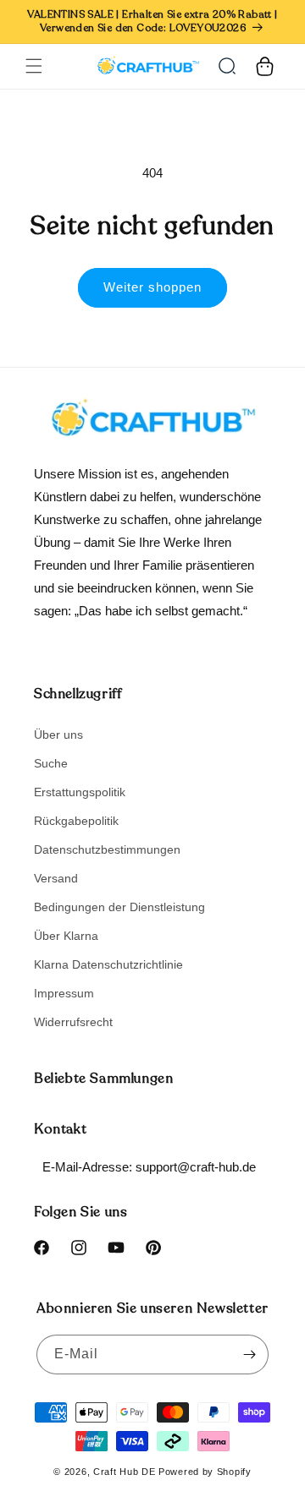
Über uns (58, 734)
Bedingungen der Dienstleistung (119, 907)
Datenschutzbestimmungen (107, 849)
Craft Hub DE (124, 1471)
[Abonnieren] (249, 1354)
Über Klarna (66, 935)
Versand (56, 878)
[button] (34, 66)
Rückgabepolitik (76, 820)
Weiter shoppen (152, 287)
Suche (51, 763)
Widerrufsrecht (73, 1022)
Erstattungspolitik (79, 792)
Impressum (64, 993)
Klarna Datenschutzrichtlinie (108, 964)
